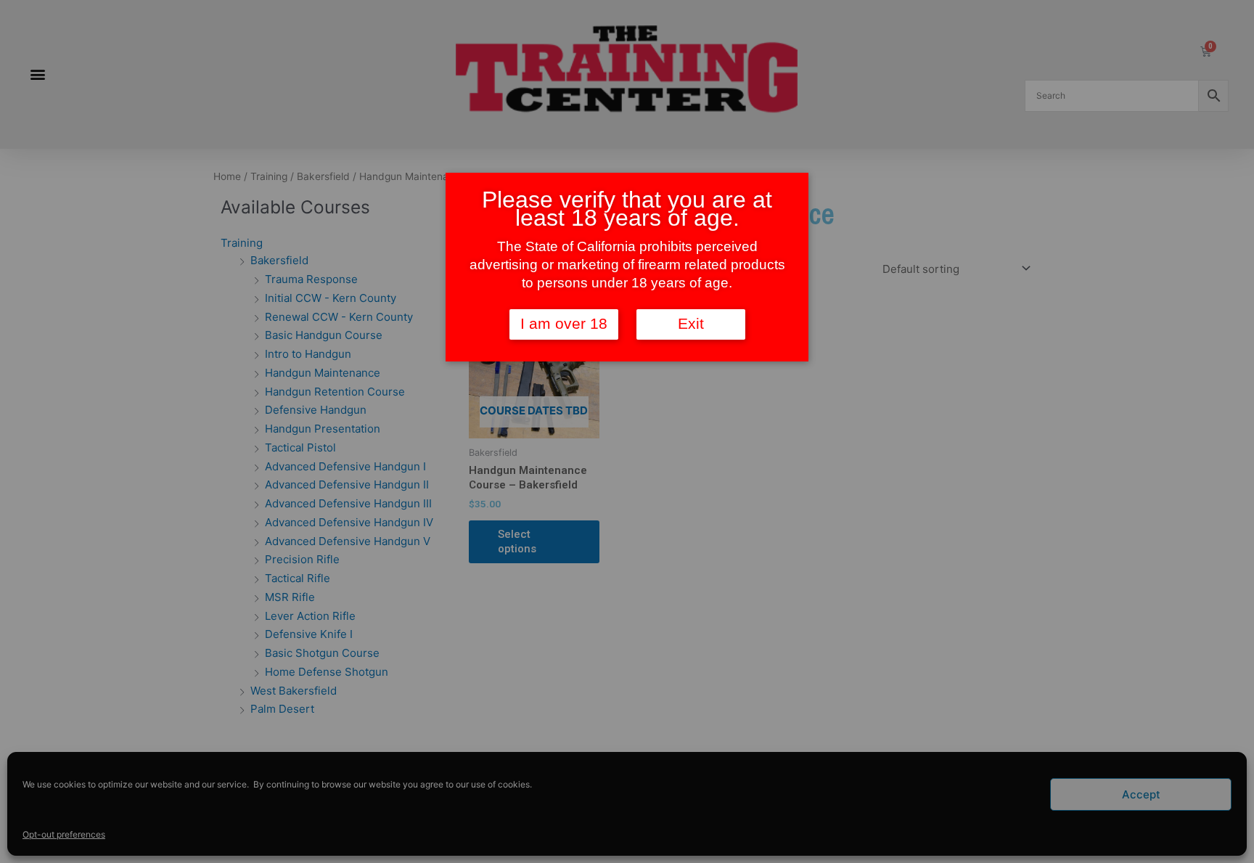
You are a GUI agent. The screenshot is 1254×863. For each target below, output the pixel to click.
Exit (691, 323)
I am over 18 (563, 323)
